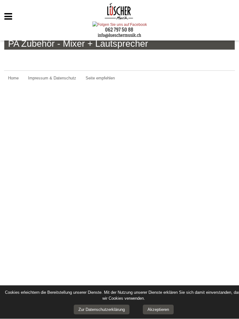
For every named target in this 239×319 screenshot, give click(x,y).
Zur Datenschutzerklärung (101, 309)
